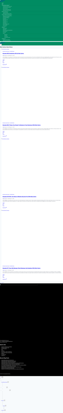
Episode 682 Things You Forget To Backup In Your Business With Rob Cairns (22, 125)
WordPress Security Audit (5, 347)
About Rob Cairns (4, 348)
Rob (4, 55)
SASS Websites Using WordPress (6, 16)
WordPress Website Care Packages (6, 346)
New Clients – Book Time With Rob (6, 39)
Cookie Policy (5, 35)
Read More (5, 64)
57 (2, 282)
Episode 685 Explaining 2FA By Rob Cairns (13, 53)
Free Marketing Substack (5, 12)
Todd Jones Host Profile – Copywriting (7, 7)
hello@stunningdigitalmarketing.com (7, 341)
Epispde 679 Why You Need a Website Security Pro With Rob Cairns (19, 196)
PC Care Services (5, 399)
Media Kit (2, 353)
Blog (2, 349)
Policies (4, 405)
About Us (2, 350)
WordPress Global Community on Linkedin (7, 13)
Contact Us (3, 355)
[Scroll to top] (0, 377)
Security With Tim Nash (5, 8)
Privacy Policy (4, 32)
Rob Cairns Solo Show (6, 51)
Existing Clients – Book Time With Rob (7, 40)
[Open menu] (1, 44)
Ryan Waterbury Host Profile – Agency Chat (7, 6)
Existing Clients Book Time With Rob (6, 352)
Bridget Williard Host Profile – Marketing (7, 10)
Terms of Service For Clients (7, 37)
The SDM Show (12, 51)
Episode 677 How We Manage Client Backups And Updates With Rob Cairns (21, 268)
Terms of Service (6, 36)
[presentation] (32, 49)
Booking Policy (5, 34)
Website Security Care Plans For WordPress (7, 15)
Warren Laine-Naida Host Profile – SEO (7, 9)
